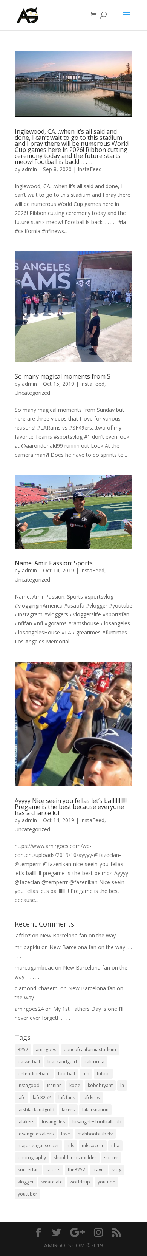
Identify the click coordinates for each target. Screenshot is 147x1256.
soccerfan (28, 1169)
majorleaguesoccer (38, 1145)
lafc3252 (42, 1097)
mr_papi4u (27, 947)
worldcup (80, 1182)
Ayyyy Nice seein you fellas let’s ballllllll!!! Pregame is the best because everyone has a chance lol (71, 807)
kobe (74, 1085)
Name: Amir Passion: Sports (54, 563)
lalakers (26, 1121)
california (94, 1061)
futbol (103, 1073)
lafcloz (23, 935)
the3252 (76, 1169)
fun (86, 1073)
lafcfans (66, 1097)
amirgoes (46, 1049)
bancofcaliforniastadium (90, 1049)
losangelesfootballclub (96, 1121)
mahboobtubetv (95, 1134)
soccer (111, 1157)
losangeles (53, 1121)
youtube (106, 1182)
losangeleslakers (36, 1134)
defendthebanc (34, 1073)
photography (32, 1157)
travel (99, 1169)
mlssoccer (93, 1145)
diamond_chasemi (37, 988)
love (65, 1134)
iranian (54, 1085)
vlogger (26, 1182)
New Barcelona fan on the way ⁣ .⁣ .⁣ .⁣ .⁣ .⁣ (85, 935)
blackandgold (62, 1061)
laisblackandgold (36, 1109)
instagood (29, 1085)
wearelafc (51, 1182)
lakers (68, 1109)
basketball (29, 1061)
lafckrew (91, 1097)
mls (70, 1145)
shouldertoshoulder (75, 1157)
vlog (116, 1169)
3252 (23, 1049)
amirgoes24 (29, 1008)
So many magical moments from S (62, 376)
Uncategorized (32, 392)
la (122, 1085)
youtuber (27, 1194)
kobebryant (100, 1085)
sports (53, 1169)
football (66, 1073)
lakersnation (95, 1109)
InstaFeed (90, 169)
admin (29, 169)
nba (115, 1145)
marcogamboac (34, 967)
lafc (21, 1097)
